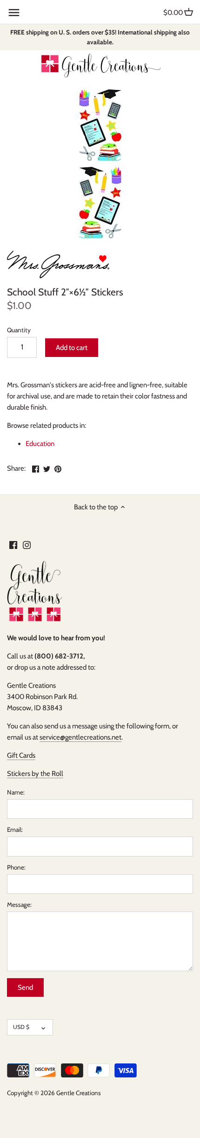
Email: (15, 829)
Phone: (16, 867)
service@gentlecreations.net (80, 737)
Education (40, 443)
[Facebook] (13, 545)
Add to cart (71, 347)
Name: (16, 792)
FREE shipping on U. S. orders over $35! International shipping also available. (100, 37)
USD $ (21, 1026)
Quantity (19, 330)
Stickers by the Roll (35, 773)
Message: (19, 904)
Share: (16, 468)
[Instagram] (27, 545)
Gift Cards (21, 755)
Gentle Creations (78, 1093)
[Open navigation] (14, 13)
